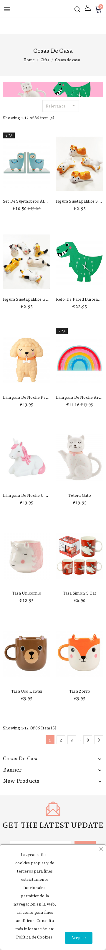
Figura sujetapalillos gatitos (30, 299)
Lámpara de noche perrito (28, 397)
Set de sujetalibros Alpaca (28, 201)
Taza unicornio (26, 593)
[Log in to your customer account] (88, 7)
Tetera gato (79, 495)
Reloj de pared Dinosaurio (80, 299)
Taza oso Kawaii (26, 691)
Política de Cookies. (35, 937)
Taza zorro (79, 691)
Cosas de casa (21, 758)
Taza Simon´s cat (79, 593)
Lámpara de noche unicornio (31, 495)
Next (99, 740)
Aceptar (78, 938)
